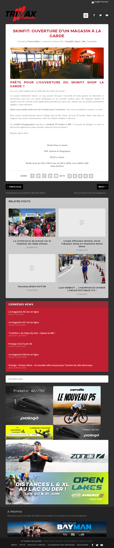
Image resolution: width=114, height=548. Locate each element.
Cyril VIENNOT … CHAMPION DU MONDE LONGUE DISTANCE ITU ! (81, 289)
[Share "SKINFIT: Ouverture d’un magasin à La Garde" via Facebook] (32, 176)
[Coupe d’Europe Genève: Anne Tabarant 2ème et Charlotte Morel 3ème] (81, 222)
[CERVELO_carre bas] (77, 423)
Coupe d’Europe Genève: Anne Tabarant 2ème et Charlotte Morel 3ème (82, 244)
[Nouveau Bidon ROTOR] (32, 268)
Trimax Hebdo (33, 41)
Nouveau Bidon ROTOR (32, 286)
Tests (22, 545)
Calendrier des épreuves (61, 545)
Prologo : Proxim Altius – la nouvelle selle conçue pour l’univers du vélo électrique (50, 365)
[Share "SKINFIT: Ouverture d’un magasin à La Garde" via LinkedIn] (50, 176)
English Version (101, 1)
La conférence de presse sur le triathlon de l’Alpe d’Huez (32, 242)
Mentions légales (53, 541)
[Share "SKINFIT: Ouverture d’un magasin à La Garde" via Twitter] (38, 176)
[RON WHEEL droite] (29, 438)
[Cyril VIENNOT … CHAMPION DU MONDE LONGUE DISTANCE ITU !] (81, 268)
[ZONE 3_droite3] (57, 470)
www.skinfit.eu (57, 166)
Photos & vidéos (36, 545)
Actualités (69, 41)
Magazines (82, 545)
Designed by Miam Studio (79, 541)
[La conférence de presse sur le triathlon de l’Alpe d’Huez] (32, 222)
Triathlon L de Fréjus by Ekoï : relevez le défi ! (32, 333)
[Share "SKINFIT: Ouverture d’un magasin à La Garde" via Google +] (44, 176)
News (77, 41)
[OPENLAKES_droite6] (57, 503)
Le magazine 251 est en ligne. (24, 322)
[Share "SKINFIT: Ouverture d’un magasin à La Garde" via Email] (56, 176)
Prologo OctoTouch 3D (20, 343)
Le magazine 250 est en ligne (24, 354)
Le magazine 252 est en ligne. (24, 311)
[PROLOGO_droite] (77, 438)
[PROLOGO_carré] (29, 423)
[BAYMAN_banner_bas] (56, 536)
